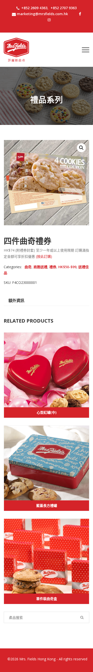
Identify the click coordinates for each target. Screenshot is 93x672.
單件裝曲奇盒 (46, 598)
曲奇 (28, 266)
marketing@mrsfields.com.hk (42, 13)
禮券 (52, 266)
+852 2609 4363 (34, 7)
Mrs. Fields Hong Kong (37, 659)
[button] (81, 147)
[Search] (82, 617)
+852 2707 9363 (64, 7)
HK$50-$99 (67, 266)
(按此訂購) (44, 256)
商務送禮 (40, 266)
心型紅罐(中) (47, 412)
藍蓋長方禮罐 (46, 505)
